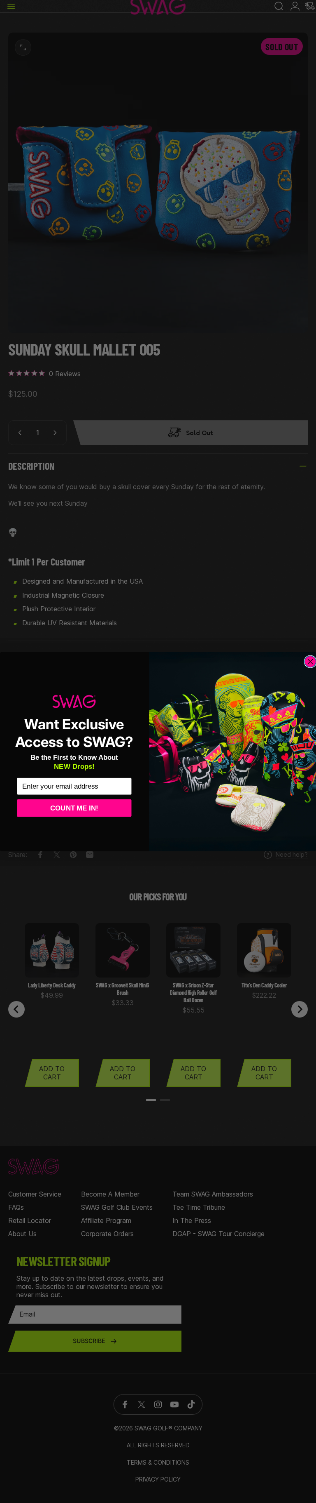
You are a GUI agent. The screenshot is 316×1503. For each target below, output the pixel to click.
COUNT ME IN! (74, 808)
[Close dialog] (310, 661)
